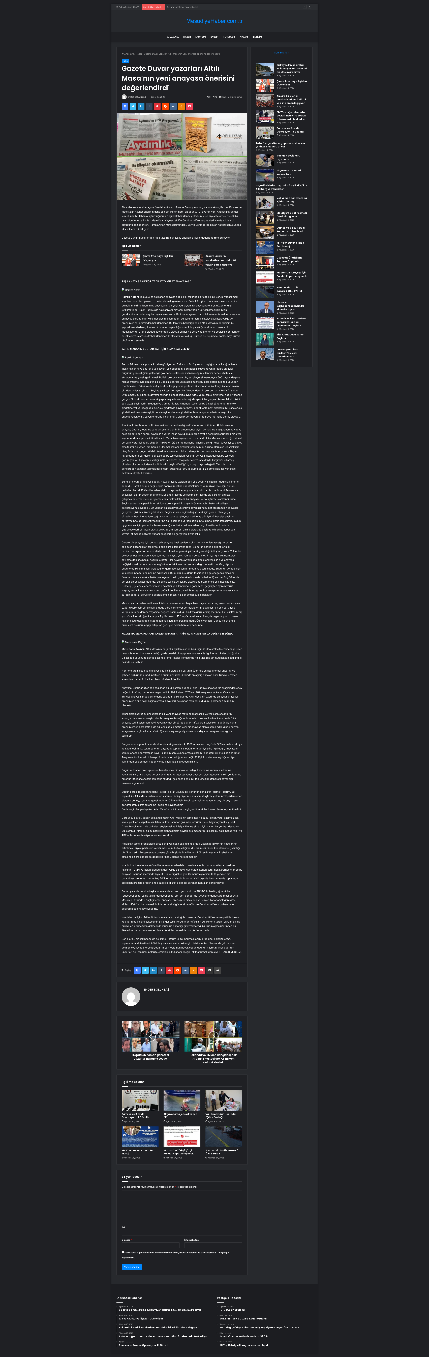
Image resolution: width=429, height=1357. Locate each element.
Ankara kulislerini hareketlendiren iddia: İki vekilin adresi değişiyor (220, 260)
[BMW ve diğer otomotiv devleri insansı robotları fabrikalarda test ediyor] (265, 116)
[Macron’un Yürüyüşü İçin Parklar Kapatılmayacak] (182, 1136)
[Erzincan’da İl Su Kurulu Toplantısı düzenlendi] (265, 232)
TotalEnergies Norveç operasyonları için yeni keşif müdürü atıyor (280, 144)
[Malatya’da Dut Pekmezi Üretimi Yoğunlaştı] (265, 217)
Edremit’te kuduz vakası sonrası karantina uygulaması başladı (291, 322)
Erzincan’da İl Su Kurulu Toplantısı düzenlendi (291, 229)
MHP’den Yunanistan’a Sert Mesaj (138, 1152)
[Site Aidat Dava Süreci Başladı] (265, 339)
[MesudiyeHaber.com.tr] (214, 21)
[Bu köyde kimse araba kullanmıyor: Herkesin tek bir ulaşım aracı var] (265, 69)
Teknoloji (229, 37)
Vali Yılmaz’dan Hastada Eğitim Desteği (220, 1115)
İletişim (257, 37)
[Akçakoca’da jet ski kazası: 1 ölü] (182, 1100)
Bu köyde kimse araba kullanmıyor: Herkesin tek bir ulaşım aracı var (292, 68)
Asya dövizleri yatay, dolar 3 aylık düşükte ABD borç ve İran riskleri (281, 187)
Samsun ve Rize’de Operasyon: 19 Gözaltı (135, 1115)
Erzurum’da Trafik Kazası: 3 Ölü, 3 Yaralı (221, 1152)
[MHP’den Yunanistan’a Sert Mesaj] (140, 1136)
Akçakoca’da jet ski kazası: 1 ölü (181, 1115)
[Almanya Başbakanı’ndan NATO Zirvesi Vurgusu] (265, 307)
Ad (124, 1227)
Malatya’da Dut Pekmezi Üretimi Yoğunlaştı (292, 214)
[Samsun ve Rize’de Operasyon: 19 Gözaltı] (140, 1100)
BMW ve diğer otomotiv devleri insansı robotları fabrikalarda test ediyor (204, 7)
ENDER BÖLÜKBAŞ (137, 97)
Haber (187, 37)
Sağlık (214, 37)
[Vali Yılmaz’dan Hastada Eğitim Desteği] (223, 1100)
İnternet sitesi (191, 1240)
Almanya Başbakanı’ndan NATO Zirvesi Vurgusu (290, 306)
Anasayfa (173, 37)
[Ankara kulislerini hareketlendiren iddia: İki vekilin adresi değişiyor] (194, 260)
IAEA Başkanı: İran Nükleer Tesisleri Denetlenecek (287, 353)
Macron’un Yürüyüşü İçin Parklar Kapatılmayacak (179, 1152)
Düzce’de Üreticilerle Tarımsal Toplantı (289, 259)
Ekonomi (200, 37)
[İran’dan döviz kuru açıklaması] (265, 160)
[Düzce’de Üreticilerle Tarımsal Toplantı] (265, 262)
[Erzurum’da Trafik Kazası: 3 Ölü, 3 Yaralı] (223, 1136)
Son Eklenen (281, 52)
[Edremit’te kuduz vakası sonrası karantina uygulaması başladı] (265, 323)
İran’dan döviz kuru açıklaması (288, 157)
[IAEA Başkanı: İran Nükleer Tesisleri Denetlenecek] (265, 354)
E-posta (127, 1240)
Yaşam (244, 37)
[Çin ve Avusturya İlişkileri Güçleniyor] (131, 260)
